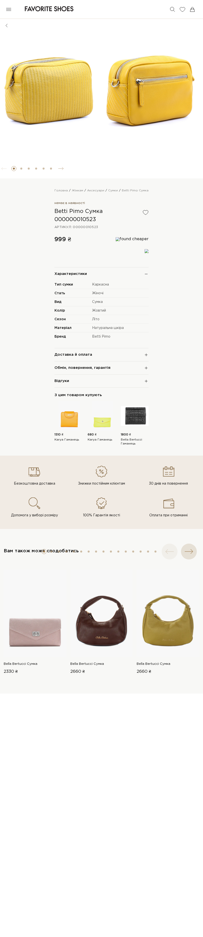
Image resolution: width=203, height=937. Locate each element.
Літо (96, 319)
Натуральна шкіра (108, 327)
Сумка (97, 301)
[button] (13, 168)
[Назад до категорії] (6, 25)
